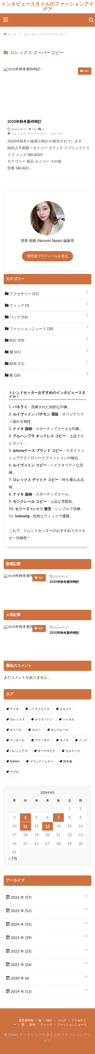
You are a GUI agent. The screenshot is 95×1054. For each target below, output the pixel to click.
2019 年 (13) (20, 992)
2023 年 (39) (20, 938)
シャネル (68, 719)
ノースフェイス (39, 709)
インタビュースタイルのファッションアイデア (47, 6)
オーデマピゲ (46, 750)
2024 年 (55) (20, 924)
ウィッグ (19, 305)
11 (25, 826)
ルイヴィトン (43, 719)
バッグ (18, 317)
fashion (14, 761)
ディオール (17, 740)
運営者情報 (26, 1020)
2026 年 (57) (20, 897)
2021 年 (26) (20, 965)
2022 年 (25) (20, 951)
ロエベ (36, 729)
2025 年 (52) (20, 911)
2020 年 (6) (19, 978)
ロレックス (17, 719)
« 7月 (13, 859)
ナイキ (14, 709)
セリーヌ (16, 729)
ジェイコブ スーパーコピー (29, 133)
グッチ (83, 740)
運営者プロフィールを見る (47, 256)
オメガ (64, 740)
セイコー (57, 133)
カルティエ (73, 750)
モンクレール (59, 729)
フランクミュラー (41, 761)
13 (47, 826)
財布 (16, 364)
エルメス (65, 709)
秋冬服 (67, 761)
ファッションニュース (31, 329)
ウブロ (14, 771)
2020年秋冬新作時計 (24, 122)
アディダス (42, 740)
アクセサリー (24, 294)
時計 (16, 340)
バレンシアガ (19, 750)
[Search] (91, 20)
